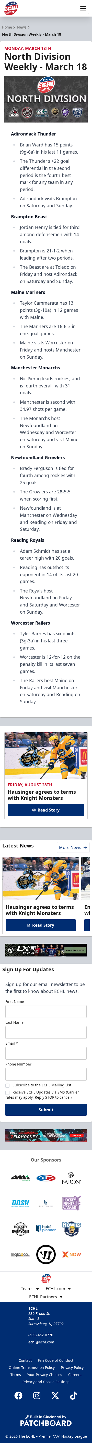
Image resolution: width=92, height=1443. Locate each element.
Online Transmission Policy (32, 1367)
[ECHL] (11, 8)
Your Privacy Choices (44, 1374)
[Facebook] (18, 1395)
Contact (25, 1360)
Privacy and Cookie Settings (46, 1381)
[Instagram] (37, 1395)
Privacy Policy (72, 1367)
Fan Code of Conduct (55, 1360)
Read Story (49, 810)
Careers (75, 1374)
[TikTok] (73, 1395)
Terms (15, 1374)
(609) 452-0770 (40, 1334)
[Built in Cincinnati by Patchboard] (46, 1420)
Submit (46, 1110)
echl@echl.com (41, 1342)
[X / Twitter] (55, 1395)
